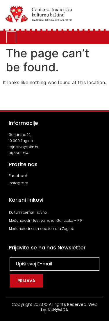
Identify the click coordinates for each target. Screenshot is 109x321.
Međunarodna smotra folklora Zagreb (41, 228)
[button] (11, 37)
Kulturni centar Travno (28, 212)
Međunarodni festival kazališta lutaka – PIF (45, 220)
